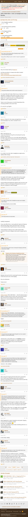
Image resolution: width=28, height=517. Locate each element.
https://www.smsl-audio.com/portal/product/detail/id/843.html (11, 74)
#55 (26, 353)
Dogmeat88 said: (4, 311)
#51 (26, 273)
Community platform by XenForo (11, 513)
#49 (26, 212)
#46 (26, 151)
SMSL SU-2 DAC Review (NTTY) (11, 492)
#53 (26, 308)
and (6, 321)
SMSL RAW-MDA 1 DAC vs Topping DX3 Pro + (14, 476)
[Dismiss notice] (26, 5)
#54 (26, 329)
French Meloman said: (5, 167)
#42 (26, 67)
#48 (26, 195)
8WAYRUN (14, 515)
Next (18, 467)
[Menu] (1, 1)
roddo (4, 477)
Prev (10, 467)
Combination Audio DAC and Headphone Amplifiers (15, 482)
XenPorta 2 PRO (3, 515)
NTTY (4, 488)
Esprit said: (3, 214)
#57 (26, 391)
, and (8, 77)
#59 (26, 435)
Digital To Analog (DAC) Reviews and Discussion (14, 477)
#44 (26, 117)
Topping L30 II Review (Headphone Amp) (15, 253)
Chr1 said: (3, 356)
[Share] (24, 49)
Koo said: (3, 394)
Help (20, 511)
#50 (26, 243)
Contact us (3, 511)
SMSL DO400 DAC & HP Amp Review (12, 481)
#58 (26, 418)
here (13, 7)
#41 (26, 48)
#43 (26, 85)
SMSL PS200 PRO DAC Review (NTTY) (12, 487)
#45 (26, 131)
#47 (26, 165)
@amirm (15, 69)
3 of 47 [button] (14, 467)
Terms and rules (9, 511)
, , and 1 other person (11, 157)
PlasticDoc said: (4, 198)
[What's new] (24, 1)
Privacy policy (15, 511)
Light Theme (4, 509)
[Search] (26, 1)
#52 (26, 292)
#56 (26, 374)
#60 (26, 445)
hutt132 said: (4, 245)
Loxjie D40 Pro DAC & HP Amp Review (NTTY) (14, 497)
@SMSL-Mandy (4, 295)
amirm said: (3, 88)
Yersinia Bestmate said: (5, 51)
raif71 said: (3, 448)
